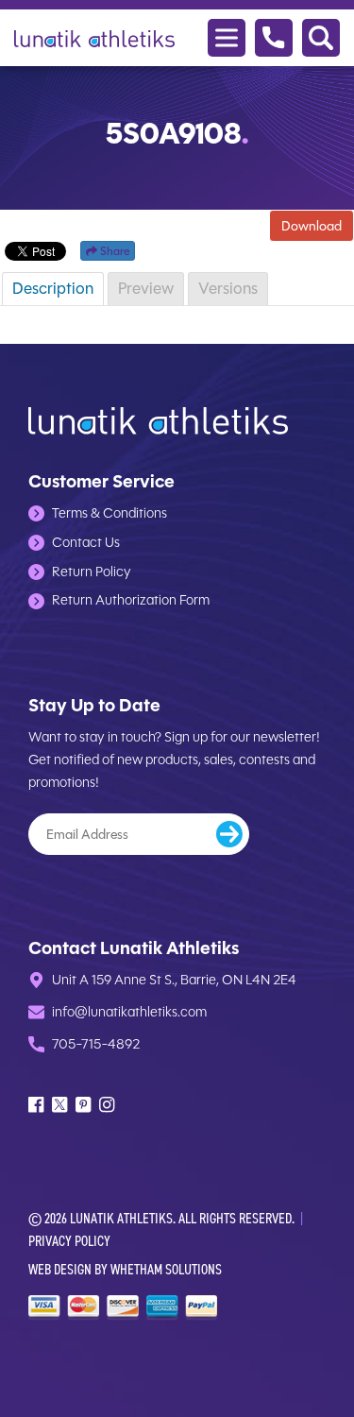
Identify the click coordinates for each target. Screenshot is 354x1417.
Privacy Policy (69, 1241)
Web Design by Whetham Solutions (125, 1269)
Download (311, 225)
